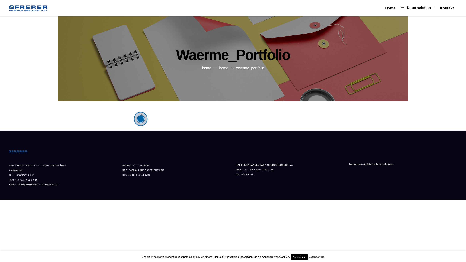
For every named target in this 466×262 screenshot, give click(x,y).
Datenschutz (316, 256)
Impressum (356, 164)
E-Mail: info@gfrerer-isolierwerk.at (34, 184)
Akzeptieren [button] (299, 257)
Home (206, 68)
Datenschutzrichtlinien (380, 164)
